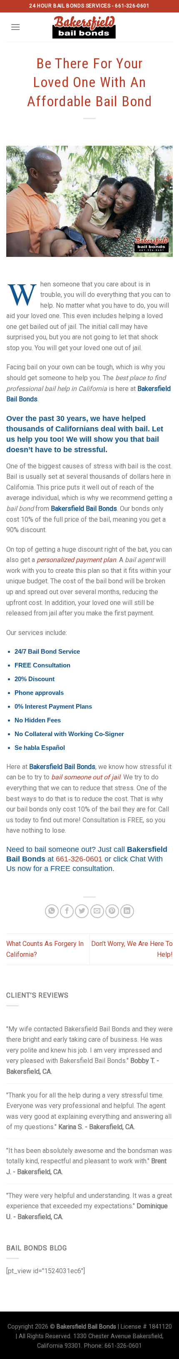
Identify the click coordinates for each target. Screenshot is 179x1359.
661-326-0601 (79, 859)
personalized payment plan (76, 560)
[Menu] (15, 27)
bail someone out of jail (85, 777)
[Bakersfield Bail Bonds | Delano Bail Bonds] (89, 27)
